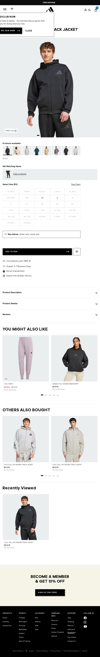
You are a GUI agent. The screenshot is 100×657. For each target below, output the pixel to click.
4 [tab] (54, 394)
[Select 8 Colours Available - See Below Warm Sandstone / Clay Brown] (46, 150)
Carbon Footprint (57, 632)
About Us (54, 620)
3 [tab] (50, 394)
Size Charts (72, 637)
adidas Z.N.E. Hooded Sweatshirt (65, 384)
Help (69, 618)
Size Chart (75, 185)
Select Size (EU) (10, 185)
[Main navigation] (5, 9)
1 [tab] (42, 394)
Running (22, 625)
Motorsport (23, 622)
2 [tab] (46, 394)
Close (28, 31)
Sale (36, 629)
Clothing (6, 622)
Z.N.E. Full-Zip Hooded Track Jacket (18, 465)
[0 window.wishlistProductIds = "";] (12, 9)
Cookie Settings (42, 651)
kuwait (31, 651)
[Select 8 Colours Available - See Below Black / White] (66, 150)
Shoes (5, 618)
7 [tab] (61, 134)
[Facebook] (85, 618)
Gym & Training (24, 641)
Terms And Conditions (71, 651)
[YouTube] (85, 626)
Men (36, 618)
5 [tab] (58, 394)
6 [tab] (58, 134)
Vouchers (71, 633)
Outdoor (22, 633)
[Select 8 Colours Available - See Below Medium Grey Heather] (75, 150)
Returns (70, 625)
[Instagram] (85, 622)
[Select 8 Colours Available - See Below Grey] (56, 150)
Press (53, 628)
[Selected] (7, 150)
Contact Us (72, 641)
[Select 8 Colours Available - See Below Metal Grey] (27, 150)
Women (37, 622)
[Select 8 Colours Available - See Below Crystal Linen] (17, 150)
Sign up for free (47, 592)
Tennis (21, 637)
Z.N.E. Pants (8, 384)
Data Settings (18, 651)
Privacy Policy (56, 651)
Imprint (84, 651)
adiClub (54, 636)
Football (22, 618)
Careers (54, 624)
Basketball (23, 629)
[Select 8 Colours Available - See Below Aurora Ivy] (36, 150)
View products (19, 174)
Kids (36, 625)
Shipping (71, 622)
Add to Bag (11, 251)
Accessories (7, 625)
